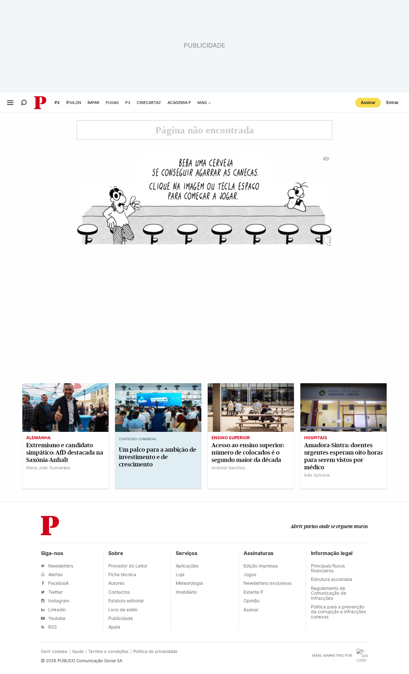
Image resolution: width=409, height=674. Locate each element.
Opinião (251, 600)
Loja (180, 574)
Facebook (58, 583)
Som (326, 161)
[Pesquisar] (23, 102)
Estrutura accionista (331, 579)
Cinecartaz (149, 102)
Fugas (112, 102)
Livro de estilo (122, 609)
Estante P (253, 592)
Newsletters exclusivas (267, 583)
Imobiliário (186, 592)
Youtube (56, 618)
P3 (127, 102)
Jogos (249, 574)
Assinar (368, 102)
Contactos (119, 592)
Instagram (58, 600)
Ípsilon (73, 102)
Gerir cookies (54, 651)
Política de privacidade (155, 651)
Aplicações (187, 565)
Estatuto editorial (125, 600)
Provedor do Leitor (127, 565)
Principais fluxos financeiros (328, 568)
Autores (116, 583)
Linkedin (56, 609)
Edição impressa (260, 565)
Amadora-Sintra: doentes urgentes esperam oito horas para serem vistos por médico (343, 456)
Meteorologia (189, 583)
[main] (204, 307)
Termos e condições (108, 651)
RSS (52, 627)
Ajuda (114, 627)
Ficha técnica (122, 574)
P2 (57, 102)
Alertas (55, 574)
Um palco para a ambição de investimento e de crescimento (157, 457)
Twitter (55, 592)
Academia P (179, 102)
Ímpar (93, 102)
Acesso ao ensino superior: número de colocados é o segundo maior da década (248, 452)
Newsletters (60, 565)
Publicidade (120, 618)
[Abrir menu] (10, 103)
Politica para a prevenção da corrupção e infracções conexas (338, 611)
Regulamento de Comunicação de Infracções (328, 593)
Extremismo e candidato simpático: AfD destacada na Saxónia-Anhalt (64, 452)
